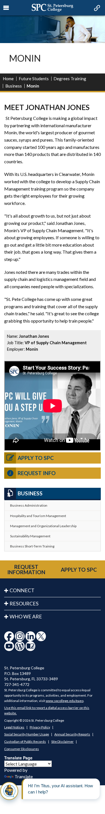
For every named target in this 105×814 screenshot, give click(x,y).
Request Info (37, 473)
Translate (24, 776)
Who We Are (26, 616)
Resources (24, 603)
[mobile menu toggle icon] (6, 8)
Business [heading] (30, 493)
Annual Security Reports (72, 734)
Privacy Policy (40, 727)
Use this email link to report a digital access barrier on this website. (46, 710)
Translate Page (18, 758)
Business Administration (28, 505)
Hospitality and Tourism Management (38, 516)
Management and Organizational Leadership (43, 526)
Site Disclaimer (62, 741)
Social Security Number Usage (26, 734)
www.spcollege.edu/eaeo (64, 701)
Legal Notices (14, 727)
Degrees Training (69, 78)
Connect (22, 590)
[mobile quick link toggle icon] (96, 8)
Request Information (26, 569)
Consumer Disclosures (21, 749)
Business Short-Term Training (32, 546)
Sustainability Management (30, 536)
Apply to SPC (36, 458)
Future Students (34, 78)
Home (8, 78)
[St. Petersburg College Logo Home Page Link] (52, 7)
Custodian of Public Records (25, 741)
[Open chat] (9, 791)
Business (13, 85)
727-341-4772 (16, 684)
